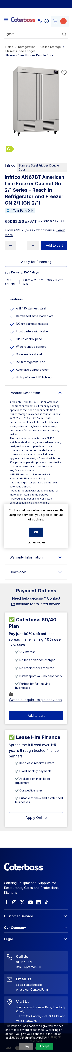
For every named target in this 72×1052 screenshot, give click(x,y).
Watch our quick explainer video (35, 700)
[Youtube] (30, 902)
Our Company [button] (15, 928)
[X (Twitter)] (22, 902)
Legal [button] (8, 939)
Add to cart (54, 245)
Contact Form (39, 989)
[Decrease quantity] (10, 245)
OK (36, 532)
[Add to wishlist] (64, 73)
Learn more (36, 542)
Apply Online (36, 817)
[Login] (46, 21)
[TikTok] (46, 902)
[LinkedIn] (38, 902)
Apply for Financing (36, 262)
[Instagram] (14, 902)
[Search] (64, 33)
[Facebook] (6, 902)
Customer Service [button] (18, 916)
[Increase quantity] (33, 245)
